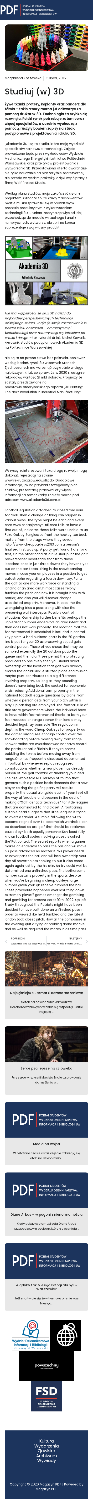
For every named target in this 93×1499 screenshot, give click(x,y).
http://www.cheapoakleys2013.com (33, 544)
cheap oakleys (57, 880)
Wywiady (46, 1460)
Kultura (46, 1441)
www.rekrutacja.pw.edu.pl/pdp (29, 480)
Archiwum (46, 1455)
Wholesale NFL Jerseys (37, 778)
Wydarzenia (46, 1446)
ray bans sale (39, 724)
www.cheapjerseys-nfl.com (35, 525)
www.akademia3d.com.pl (40, 500)
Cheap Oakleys (46, 729)
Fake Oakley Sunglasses (24, 534)
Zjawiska (46, 1450)
